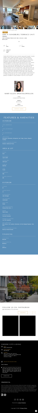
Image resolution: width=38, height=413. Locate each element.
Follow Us (22, 312)
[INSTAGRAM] (18, 400)
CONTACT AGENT (19, 108)
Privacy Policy (4, 372)
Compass (32, 385)
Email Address (4, 364)
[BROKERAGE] (23, 400)
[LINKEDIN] (20, 400)
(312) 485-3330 (19, 101)
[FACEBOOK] (15, 400)
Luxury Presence (22, 402)
